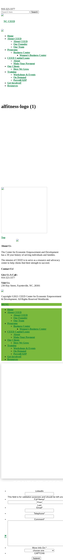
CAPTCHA (39, 553)
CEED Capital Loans (18, 58)
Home (10, 36)
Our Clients (13, 66)
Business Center (21, 52)
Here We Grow (21, 69)
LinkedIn (39, 491)
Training (11, 72)
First (39, 502)
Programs (12, 49)
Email (39, 507)
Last (39, 505)
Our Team (18, 47)
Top (3, 237)
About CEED (14, 38)
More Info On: (39, 547)
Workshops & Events (24, 74)
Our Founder (20, 44)
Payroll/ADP (20, 80)
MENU (5, 304)
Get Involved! (14, 83)
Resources (12, 85)
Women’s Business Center (33, 55)
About (16, 60)
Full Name (39, 499)
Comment (39, 519)
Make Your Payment (24, 63)
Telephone (39, 513)
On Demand (19, 77)
